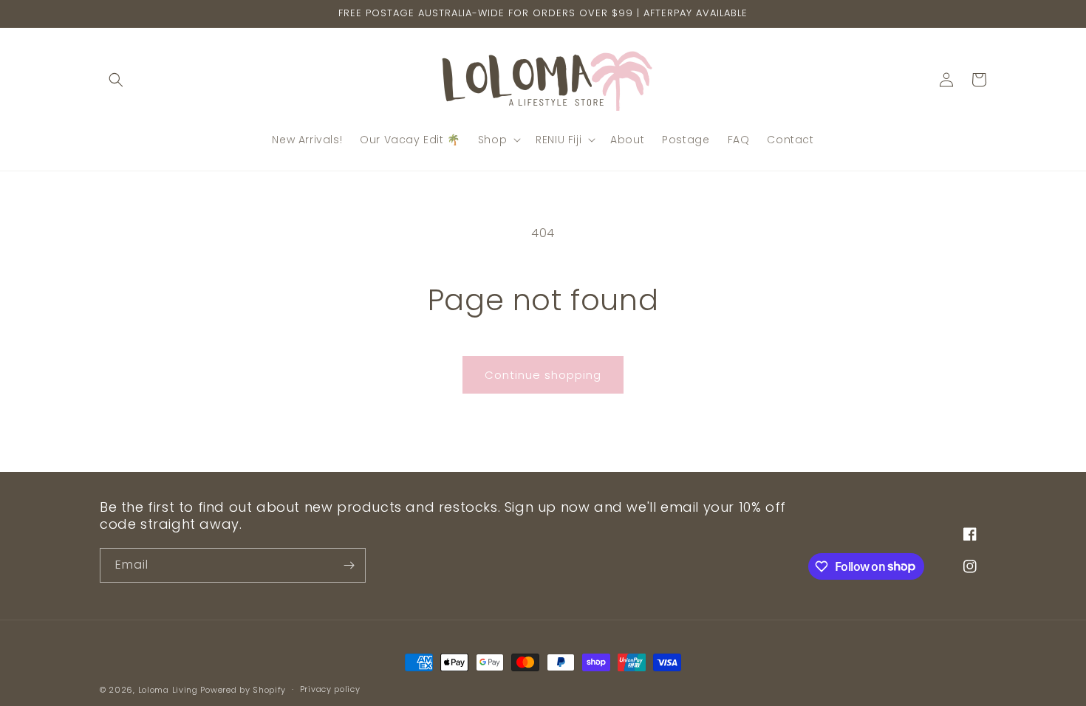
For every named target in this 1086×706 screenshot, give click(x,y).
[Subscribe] (348, 565)
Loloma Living (168, 690)
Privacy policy (330, 689)
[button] (116, 80)
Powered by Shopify (243, 690)
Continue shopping (543, 375)
